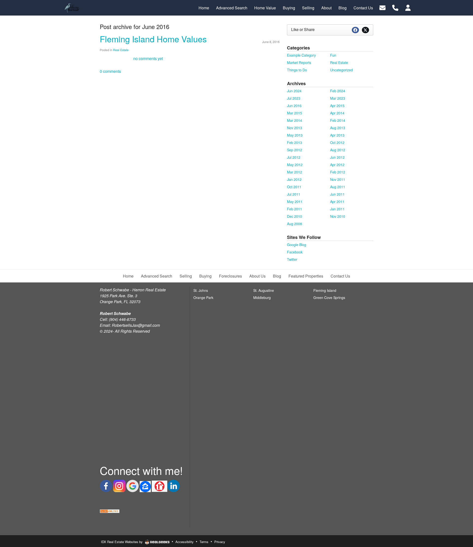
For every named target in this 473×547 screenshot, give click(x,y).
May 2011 (295, 201)
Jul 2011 (293, 194)
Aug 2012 (337, 149)
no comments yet (148, 58)
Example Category (301, 55)
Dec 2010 (294, 216)
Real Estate (121, 50)
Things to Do (297, 69)
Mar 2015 (294, 112)
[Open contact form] (382, 7)
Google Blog (296, 244)
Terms (204, 541)
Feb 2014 (337, 120)
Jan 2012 (294, 179)
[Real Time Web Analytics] (109, 510)
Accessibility (184, 541)
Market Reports (299, 62)
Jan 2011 (337, 208)
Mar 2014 (294, 120)
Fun (333, 55)
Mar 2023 (337, 98)
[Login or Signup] (408, 7)
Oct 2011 (294, 186)
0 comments (110, 71)
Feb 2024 (337, 90)
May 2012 (295, 164)
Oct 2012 (337, 142)
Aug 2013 (337, 127)
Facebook (295, 252)
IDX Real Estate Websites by (122, 541)
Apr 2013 (337, 135)
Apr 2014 (337, 112)
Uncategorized (341, 69)
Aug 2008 (294, 223)
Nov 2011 (337, 179)
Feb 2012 (337, 172)
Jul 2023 (293, 98)
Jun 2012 (337, 157)
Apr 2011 (337, 201)
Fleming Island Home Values (153, 39)
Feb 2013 (294, 142)
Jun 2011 (337, 194)
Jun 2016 (294, 105)
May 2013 (295, 135)
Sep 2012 (294, 149)
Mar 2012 (294, 172)
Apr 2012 (337, 164)
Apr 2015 (337, 105)
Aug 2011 (337, 186)
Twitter (292, 259)
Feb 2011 (294, 208)
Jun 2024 (294, 90)
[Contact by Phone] (395, 7)
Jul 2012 (293, 157)
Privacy (219, 541)
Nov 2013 (294, 127)
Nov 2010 (337, 216)
